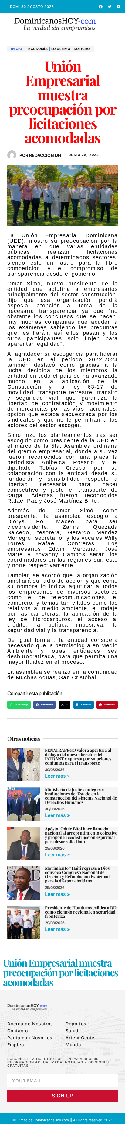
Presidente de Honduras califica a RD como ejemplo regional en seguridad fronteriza (81, 912)
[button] (113, 25)
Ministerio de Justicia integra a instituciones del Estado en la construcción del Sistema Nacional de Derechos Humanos (81, 795)
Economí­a (38, 49)
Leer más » (57, 776)
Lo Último (60, 49)
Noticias (82, 49)
